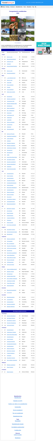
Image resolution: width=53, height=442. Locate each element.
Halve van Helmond (10, 122)
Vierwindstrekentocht (11, 201)
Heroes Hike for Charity (11, 257)
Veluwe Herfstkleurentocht (12, 269)
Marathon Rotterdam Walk (12, 103)
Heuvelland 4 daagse (11, 229)
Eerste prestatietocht (17, 410)
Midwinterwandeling (10, 297)
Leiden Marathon (10, 138)
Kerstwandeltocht (10, 301)
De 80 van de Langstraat (11, 248)
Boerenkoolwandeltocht (11, 59)
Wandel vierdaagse (10, 192)
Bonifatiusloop (9, 105)
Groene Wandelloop (10, 255)
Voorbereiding (18, 407)
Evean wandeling (10, 84)
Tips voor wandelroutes (18, 413)
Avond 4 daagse (10, 175)
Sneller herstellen (18, 434)
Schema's (12, 6)
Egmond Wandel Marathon (12, 66)
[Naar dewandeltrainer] (44, 54)
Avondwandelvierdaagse (11, 182)
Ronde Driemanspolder (11, 168)
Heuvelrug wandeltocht (11, 161)
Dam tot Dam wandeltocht (12, 252)
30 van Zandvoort (10, 89)
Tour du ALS (9, 196)
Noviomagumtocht (10, 129)
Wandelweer (17, 437)
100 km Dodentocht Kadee (12, 231)
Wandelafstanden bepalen (18, 424)
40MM (8, 154)
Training (7, 6)
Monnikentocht (9, 234)
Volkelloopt (9, 126)
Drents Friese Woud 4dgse (12, 157)
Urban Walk (9, 82)
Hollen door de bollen (11, 91)
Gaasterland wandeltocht (11, 136)
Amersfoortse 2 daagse (11, 199)
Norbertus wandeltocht (11, 98)
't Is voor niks (9, 292)
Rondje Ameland (10, 185)
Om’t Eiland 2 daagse (11, 159)
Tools (24, 6)
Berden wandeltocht (10, 108)
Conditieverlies (17, 430)
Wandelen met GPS (17, 400)
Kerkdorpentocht (10, 215)
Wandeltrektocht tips (17, 416)
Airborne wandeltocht (11, 238)
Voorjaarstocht (9, 150)
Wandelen (29, 6)
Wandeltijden (18, 420)
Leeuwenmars (9, 124)
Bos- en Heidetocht (10, 243)
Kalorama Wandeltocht (11, 164)
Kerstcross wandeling (11, 304)
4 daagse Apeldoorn (10, 217)
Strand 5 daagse (10, 213)
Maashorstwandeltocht (11, 203)
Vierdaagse (9, 220)
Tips (33, 6)
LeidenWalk (9, 119)
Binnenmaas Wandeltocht (12, 187)
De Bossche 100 (10, 61)
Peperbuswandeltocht (11, 73)
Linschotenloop (10, 299)
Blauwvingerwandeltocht (11, 290)
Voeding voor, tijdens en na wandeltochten (17, 403)
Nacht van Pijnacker (10, 133)
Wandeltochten (19, 6)
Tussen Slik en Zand (11, 283)
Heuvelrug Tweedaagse (11, 245)
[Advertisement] (17, 384)
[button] (2, 7)
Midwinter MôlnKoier (11, 306)
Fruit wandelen (9, 241)
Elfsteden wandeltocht (11, 145)
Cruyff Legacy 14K (10, 115)
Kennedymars (9, 96)
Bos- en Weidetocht (10, 110)
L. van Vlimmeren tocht (11, 77)
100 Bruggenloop (10, 262)
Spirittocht (9, 140)
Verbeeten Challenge (11, 143)
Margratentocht (10, 152)
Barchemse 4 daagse (11, 208)
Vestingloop (9, 166)
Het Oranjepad (9, 273)
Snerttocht (9, 63)
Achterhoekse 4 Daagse (11, 147)
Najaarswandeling (10, 285)
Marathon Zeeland (10, 271)
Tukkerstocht (9, 117)
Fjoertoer (8, 87)
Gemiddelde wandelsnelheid (17, 427)
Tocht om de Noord (10, 264)
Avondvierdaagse (10, 173)
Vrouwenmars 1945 (10, 101)
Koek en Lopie (9, 56)
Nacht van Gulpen (10, 194)
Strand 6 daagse (10, 222)
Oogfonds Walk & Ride (11, 276)
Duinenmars (9, 112)
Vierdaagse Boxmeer (11, 180)
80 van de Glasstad (10, 259)
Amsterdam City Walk (11, 280)
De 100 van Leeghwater (11, 224)
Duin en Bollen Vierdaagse (12, 278)
